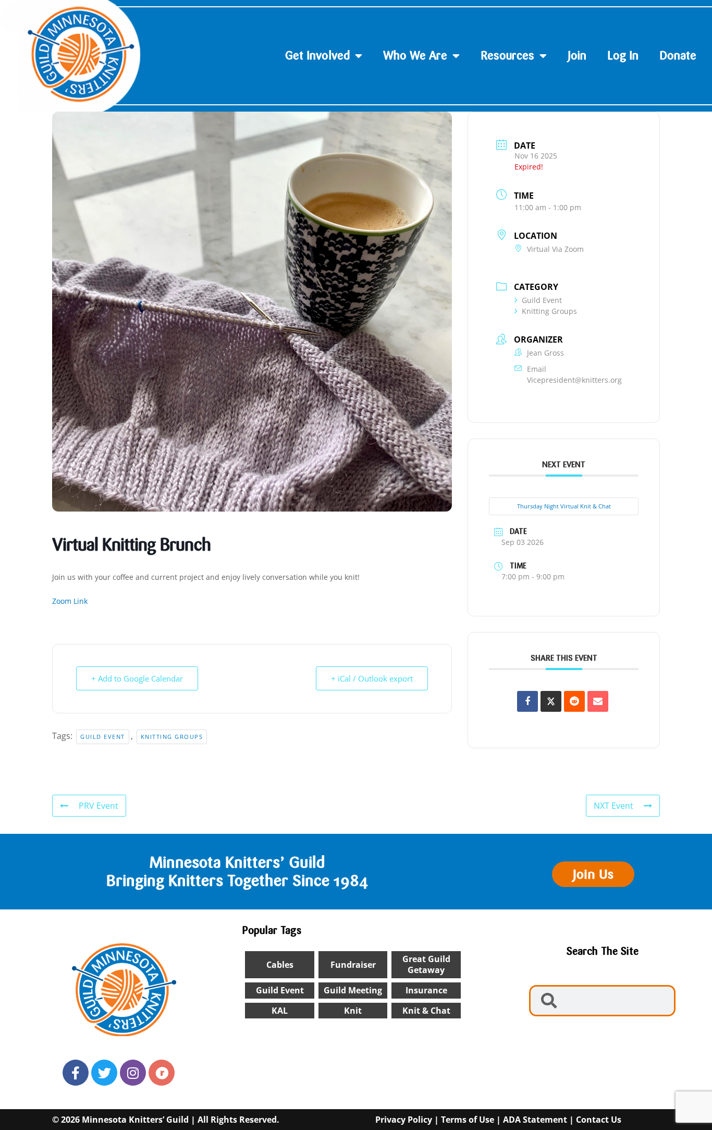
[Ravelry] (162, 1073)
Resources (507, 55)
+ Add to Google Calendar (137, 678)
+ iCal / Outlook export (372, 678)
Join (577, 55)
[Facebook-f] (76, 1073)
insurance (426, 990)
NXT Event (613, 805)
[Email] (597, 701)
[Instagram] (133, 1073)
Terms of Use (467, 1119)
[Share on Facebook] (527, 701)
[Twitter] (104, 1073)
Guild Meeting (353, 990)
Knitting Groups (172, 736)
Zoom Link (70, 601)
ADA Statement (535, 1119)
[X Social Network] (551, 701)
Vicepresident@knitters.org (574, 380)
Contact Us (598, 1119)
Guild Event (102, 736)
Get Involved (317, 55)
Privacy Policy (403, 1119)
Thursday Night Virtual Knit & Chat (564, 506)
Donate (677, 55)
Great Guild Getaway (426, 964)
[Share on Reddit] (574, 701)
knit (353, 1010)
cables (279, 964)
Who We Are (415, 55)
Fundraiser (353, 964)
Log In (623, 55)
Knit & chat (426, 1010)
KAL (280, 1010)
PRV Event (98, 805)
